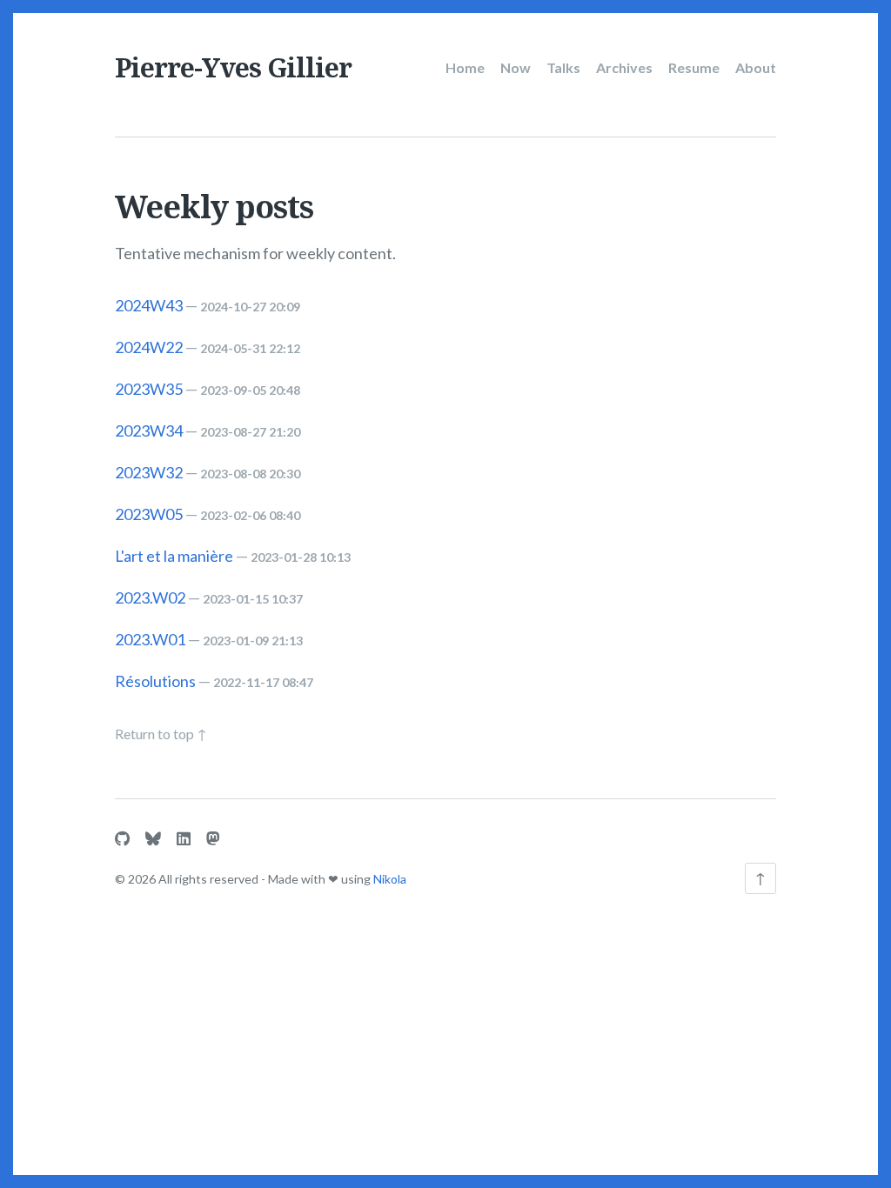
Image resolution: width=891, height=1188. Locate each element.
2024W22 (149, 347)
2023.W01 (150, 639)
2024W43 (149, 305)
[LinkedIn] (184, 838)
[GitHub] (122, 838)
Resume (694, 67)
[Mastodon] (213, 838)
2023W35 (149, 388)
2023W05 (149, 514)
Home (465, 67)
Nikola (389, 878)
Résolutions (155, 681)
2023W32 (149, 472)
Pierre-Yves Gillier (233, 67)
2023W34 (149, 430)
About (755, 67)
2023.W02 (150, 597)
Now (515, 67)
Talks (563, 67)
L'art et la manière (174, 555)
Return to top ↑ (161, 733)
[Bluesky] (153, 838)
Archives (624, 67)
